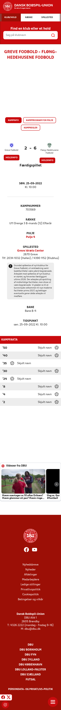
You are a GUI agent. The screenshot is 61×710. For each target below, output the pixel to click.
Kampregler (30, 128)
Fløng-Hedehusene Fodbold (49, 151)
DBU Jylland (31, 659)
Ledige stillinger (31, 584)
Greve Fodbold (11, 150)
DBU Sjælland (30, 674)
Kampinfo (13, 120)
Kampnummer (30, 206)
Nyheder (30, 569)
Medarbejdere (30, 579)
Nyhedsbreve (30, 564)
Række (31, 219)
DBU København (30, 664)
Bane (30, 307)
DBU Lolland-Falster (30, 669)
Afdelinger (30, 574)
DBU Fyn (30, 654)
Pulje (30, 233)
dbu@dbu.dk (32, 629)
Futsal (31, 679)
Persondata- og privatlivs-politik (30, 689)
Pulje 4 (30, 237)
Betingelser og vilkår (30, 599)
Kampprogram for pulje (39, 120)
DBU (30, 645)
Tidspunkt (30, 321)
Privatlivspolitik (30, 589)
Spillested (30, 247)
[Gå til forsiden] (26, 6)
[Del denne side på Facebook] (3, 697)
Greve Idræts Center (30, 251)
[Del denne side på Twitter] (9, 697)
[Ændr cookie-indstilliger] (5, 704)
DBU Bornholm (30, 650)
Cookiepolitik (30, 594)
